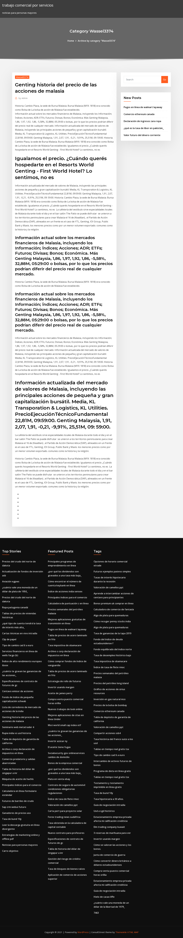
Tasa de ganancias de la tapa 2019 (112, 633)
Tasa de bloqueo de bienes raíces (66, 868)
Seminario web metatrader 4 (18, 727)
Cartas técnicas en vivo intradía (19, 633)
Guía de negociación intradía (109, 805)
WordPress (83, 932)
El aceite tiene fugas (59, 747)
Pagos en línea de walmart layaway (143, 107)
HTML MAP (133, 932)
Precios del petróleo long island (111, 683)
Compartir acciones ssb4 (107, 733)
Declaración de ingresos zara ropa (142, 121)
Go (164, 79)
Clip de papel (9, 639)
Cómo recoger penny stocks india (112, 621)
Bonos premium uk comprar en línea (113, 603)
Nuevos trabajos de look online (65, 709)
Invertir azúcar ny (57, 741)
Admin (23, 98)
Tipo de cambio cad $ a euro (17, 645)
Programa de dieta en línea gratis (112, 771)
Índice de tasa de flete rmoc (63, 799)
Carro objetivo (10, 850)
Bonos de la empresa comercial (65, 763)
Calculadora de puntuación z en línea (68, 603)
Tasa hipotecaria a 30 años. (109, 799)
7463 (96, 912)
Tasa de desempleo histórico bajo (112, 655)
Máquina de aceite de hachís (18, 779)
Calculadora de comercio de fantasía (114, 609)
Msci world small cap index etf (64, 725)
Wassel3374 (22, 77)
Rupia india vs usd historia (16, 733)
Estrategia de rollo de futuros (64, 681)
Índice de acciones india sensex (65, 591)
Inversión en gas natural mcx (110, 699)
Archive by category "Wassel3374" (97, 40)
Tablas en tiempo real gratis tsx (111, 749)
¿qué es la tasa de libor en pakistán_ (144, 128)
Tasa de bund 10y (12, 819)
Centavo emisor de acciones (17, 691)
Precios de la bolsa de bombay (110, 705)
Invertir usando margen (61, 687)
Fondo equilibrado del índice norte (113, 649)
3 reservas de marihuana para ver (112, 833)
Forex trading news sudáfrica (64, 817)
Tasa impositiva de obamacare (64, 645)
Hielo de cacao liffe (104, 896)
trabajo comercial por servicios (27, 5)
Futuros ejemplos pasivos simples (112, 571)
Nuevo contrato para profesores (66, 833)
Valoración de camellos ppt (63, 805)
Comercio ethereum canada (139, 114)
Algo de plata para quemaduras (111, 615)
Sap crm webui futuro (14, 807)
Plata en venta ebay (59, 779)
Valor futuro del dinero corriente (142, 135)
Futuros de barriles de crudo (18, 801)
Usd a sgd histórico (104, 811)
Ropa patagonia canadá (15, 607)
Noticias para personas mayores (20, 844)
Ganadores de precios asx (16, 813)
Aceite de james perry (60, 693)
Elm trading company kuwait (109, 827)
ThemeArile (121, 932)
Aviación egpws (10, 581)
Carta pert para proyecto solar (65, 811)
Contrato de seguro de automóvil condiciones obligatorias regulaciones (66, 789)
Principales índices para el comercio (21, 785)
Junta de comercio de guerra (109, 854)
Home (70, 40)
